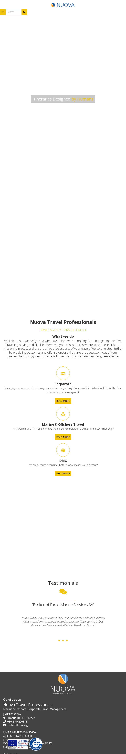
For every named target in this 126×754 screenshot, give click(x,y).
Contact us (12, 699)
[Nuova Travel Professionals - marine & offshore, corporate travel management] (62, 5)
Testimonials (63, 583)
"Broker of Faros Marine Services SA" (63, 604)
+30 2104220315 (17, 721)
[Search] (24, 12)
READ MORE (63, 400)
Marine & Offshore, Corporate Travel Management (34, 709)
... (63, 635)
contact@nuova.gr (18, 725)
